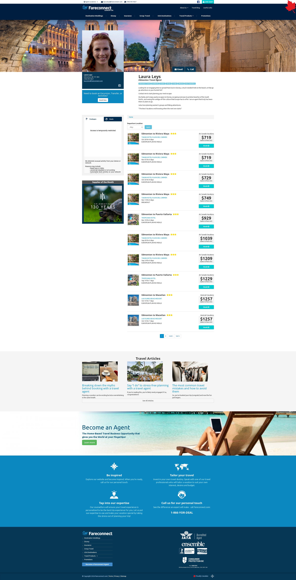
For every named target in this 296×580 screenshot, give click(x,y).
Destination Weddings (94, 16)
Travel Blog (196, 8)
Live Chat (208, 2)
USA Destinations (164, 16)
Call (192, 69)
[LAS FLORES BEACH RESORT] (133, 300)
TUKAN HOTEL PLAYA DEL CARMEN (154, 137)
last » (178, 336)
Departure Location (135, 123)
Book (205, 146)
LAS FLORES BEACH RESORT (152, 298)
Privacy (116, 576)
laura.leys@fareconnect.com (112, 2)
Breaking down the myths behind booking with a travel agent (100, 388)
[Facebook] (119, 85)
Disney (113, 16)
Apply (148, 127)
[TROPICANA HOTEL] (133, 219)
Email (180, 69)
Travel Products (185, 16)
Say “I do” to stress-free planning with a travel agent (148, 386)
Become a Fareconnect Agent (97, 564)
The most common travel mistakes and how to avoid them (189, 388)
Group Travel (145, 16)
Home (131, 117)
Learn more (89, 442)
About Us (183, 8)
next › (171, 336)
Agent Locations (90, 2)
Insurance (128, 16)
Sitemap (123, 576)
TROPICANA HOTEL (149, 218)
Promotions (205, 16)
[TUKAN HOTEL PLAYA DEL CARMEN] (133, 139)
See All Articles (148, 401)
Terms (111, 576)
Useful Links (207, 8)
